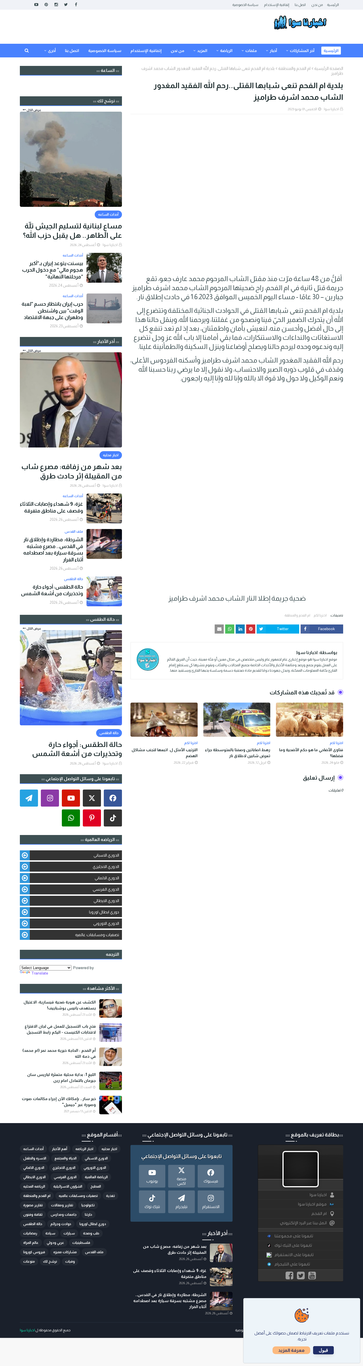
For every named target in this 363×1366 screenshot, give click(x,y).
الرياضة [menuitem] (226, 50)
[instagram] (56, 4)
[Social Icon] (113, 798)
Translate (39, 973)
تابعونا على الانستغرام (294, 1255)
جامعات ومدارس (64, 1215)
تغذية (110, 1196)
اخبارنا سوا (331, 109)
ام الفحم (319, 1213)
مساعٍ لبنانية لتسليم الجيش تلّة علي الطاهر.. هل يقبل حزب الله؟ (72, 230)
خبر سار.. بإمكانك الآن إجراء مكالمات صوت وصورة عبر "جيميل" (59, 1101)
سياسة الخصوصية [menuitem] (104, 50)
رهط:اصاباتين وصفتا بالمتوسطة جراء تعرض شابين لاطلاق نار (237, 752)
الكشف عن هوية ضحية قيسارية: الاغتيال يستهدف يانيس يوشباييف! (60, 1005)
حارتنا (88, 1215)
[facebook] (75, 4)
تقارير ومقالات (62, 1205)
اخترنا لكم (320, 615)
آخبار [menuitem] (273, 50)
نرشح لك (50, 1261)
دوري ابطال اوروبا (104, 912)
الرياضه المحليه (34, 1186)
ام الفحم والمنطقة (294, 68)
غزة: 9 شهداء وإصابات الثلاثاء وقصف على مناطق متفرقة (51, 507)
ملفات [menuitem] (251, 50)
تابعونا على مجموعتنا (294, 1236)
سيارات (69, 1233)
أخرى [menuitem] (52, 50)
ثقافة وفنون (33, 1215)
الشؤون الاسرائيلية (67, 1186)
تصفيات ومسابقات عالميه (97, 934)
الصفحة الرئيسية (328, 68)
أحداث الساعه (33, 1149)
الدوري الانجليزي (106, 866)
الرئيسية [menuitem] (331, 50)
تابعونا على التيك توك (293, 1245)
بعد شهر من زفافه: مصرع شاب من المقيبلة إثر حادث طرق (71, 471)
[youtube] (36, 4)
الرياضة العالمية (96, 1177)
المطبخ (95, 1186)
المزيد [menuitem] (202, 50)
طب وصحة (91, 1233)
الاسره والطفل (34, 1158)
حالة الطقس (32, 1224)
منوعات (29, 1261)
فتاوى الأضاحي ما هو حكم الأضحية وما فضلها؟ (311, 752)
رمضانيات (30, 1233)
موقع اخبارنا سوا (312, 1204)
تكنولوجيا (88, 1205)
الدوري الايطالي (106, 900)
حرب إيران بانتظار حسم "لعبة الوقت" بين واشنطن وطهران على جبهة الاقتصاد (52, 310)
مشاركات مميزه (65, 1252)
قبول (323, 1350)
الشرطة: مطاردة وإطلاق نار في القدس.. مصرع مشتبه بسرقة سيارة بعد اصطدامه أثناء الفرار (53, 549)
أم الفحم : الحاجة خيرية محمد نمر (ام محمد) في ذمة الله (59, 1053)
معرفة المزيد (291, 1350)
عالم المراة (31, 1243)
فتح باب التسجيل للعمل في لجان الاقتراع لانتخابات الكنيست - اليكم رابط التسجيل (60, 1029)
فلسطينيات (81, 1243)
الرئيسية (333, 5)
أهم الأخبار (59, 1149)
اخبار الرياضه (84, 1149)
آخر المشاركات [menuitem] (302, 50)
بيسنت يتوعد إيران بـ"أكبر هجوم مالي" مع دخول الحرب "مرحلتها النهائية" (52, 270)
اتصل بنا (300, 5)
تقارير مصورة (33, 1205)
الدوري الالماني (107, 878)
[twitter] (65, 4)
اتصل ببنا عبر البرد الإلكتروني (303, 1223)
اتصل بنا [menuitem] (72, 50)
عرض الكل (34, 110)
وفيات (70, 1261)
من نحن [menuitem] (177, 50)
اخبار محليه (109, 1149)
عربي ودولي (55, 1243)
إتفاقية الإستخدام (276, 5)
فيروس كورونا (34, 1252)
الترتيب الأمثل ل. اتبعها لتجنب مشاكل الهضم (165, 752)
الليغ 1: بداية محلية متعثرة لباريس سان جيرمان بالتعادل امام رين (61, 1077)
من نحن (317, 5)
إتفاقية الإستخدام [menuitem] (146, 50)
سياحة (50, 1233)
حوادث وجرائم (60, 1224)
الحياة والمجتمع (65, 1158)
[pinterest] (46, 4)
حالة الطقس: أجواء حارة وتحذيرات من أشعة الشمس (52, 590)
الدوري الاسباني (106, 855)
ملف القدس (94, 1252)
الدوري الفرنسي (106, 889)
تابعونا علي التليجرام (292, 1264)
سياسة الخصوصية (245, 5)
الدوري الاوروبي (106, 923)
